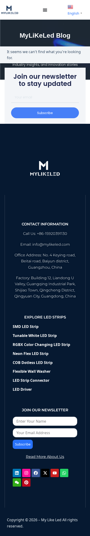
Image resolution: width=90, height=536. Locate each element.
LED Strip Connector (31, 380)
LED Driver (22, 389)
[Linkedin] (17, 473)
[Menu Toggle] (45, 10)
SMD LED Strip (26, 326)
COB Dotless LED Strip (33, 362)
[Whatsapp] (64, 473)
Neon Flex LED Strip (30, 353)
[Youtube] (55, 473)
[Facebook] (36, 473)
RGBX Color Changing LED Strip (41, 344)
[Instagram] (26, 473)
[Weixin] (17, 482)
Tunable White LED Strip (35, 335)
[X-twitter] (45, 473)
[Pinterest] (26, 482)
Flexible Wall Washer (32, 371)
